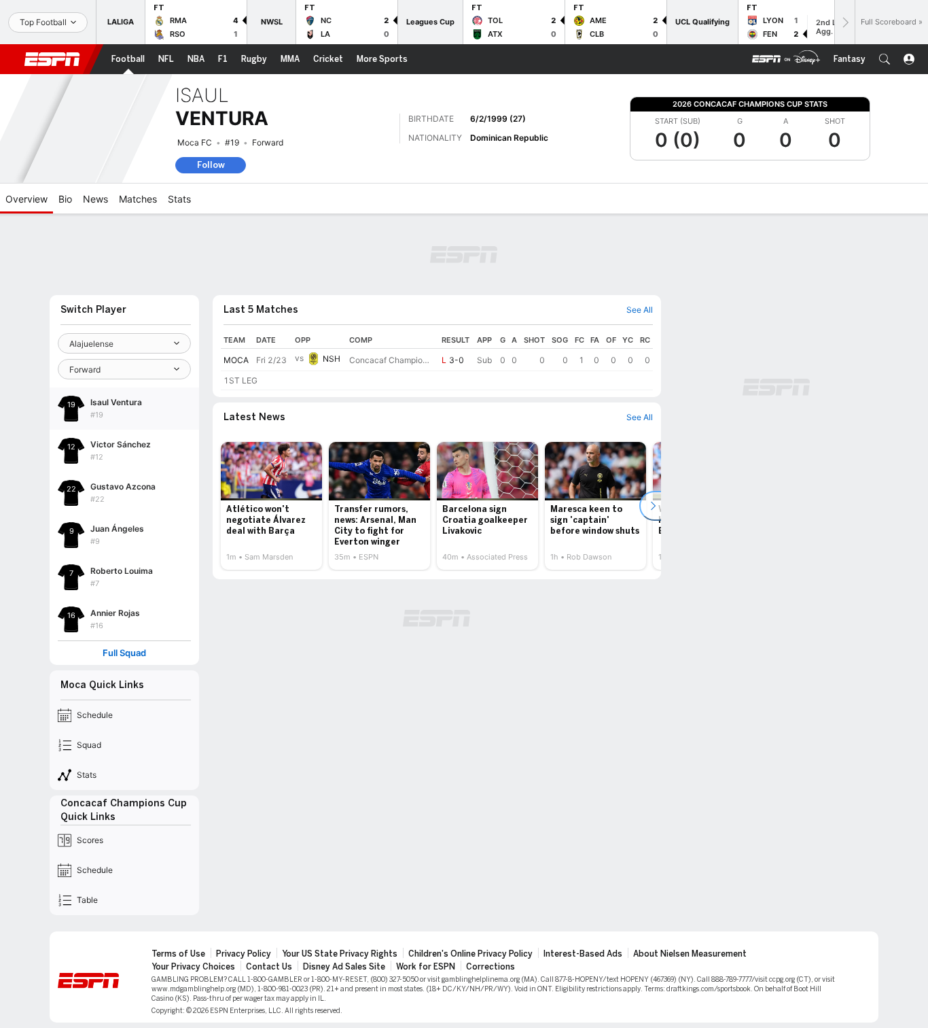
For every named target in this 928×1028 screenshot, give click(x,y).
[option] (271, 506)
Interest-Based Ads (582, 954)
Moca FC (194, 142)
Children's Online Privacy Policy (470, 954)
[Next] (844, 22)
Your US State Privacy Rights (339, 954)
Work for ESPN (425, 967)
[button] (884, 59)
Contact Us (269, 967)
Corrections (490, 967)
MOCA (236, 360)
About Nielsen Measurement (690, 954)
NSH (331, 359)
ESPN (52, 59)
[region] (437, 361)
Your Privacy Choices (193, 967)
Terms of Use (178, 954)
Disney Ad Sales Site (344, 967)
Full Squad (124, 653)
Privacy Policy (243, 954)
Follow (211, 165)
